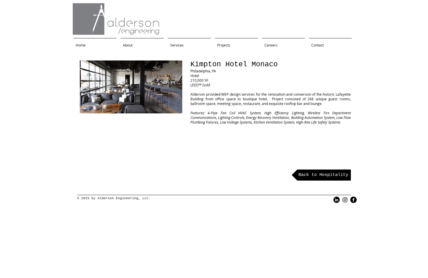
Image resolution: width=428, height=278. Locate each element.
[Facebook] (353, 200)
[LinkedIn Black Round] (336, 200)
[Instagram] (345, 200)
